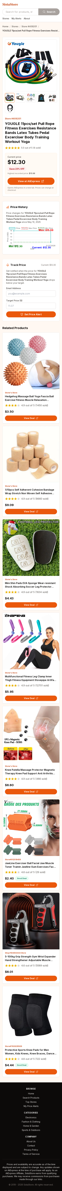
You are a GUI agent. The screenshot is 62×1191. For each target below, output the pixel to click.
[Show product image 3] (31, 97)
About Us (31, 1141)
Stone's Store (11, 393)
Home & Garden (31, 1126)
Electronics (31, 1117)
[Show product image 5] (52, 97)
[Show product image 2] (20, 97)
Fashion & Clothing (31, 1121)
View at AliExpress (29, 181)
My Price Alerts (31, 1106)
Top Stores (31, 1102)
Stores (5, 18)
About (27, 18)
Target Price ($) (14, 300)
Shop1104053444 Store (15, 953)
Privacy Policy (31, 1150)
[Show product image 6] (9, 108)
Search (51, 11)
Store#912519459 (13, 859)
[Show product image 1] (9, 97)
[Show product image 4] (41, 97)
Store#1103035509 (13, 1046)
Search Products (31, 1097)
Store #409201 (29, 26)
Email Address (13, 288)
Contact (31, 1145)
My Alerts (16, 18)
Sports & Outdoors (31, 1130)
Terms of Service (31, 1154)
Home (5, 26)
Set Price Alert (33, 314)
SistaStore (10, 4)
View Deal (29, 418)
